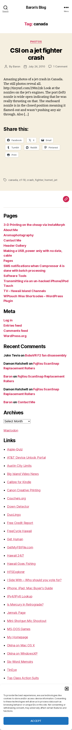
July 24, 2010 (36, 66)
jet (55, 180)
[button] (67, 688)
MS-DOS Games (18, 629)
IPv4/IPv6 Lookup (19, 596)
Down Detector (18, 506)
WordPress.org (15, 336)
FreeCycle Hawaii (19, 531)
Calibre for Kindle (19, 482)
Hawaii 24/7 (15, 555)
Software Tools (14, 276)
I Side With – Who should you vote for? (34, 580)
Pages (8, 261)
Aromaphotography (18, 235)
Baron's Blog (36, 7)
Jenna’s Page (16, 612)
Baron (16, 66)
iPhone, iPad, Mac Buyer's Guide (30, 588)
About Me (10, 230)
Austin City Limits (19, 465)
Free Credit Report (20, 523)
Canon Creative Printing (24, 490)
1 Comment (60, 66)
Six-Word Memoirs (20, 661)
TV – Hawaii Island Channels (24, 291)
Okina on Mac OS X (21, 645)
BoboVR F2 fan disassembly (45, 355)
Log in (7, 320)
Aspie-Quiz (15, 449)
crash (30, 180)
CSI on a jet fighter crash (36, 54)
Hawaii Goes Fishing (21, 563)
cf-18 (22, 180)
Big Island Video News (23, 474)
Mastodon (10, 430)
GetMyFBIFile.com (20, 547)
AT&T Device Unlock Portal (26, 457)
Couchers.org (16, 498)
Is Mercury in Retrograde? (25, 604)
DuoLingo (14, 514)
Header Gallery (14, 245)
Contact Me (12, 240)
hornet (49, 180)
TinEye (12, 670)
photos (36, 41)
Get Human (15, 539)
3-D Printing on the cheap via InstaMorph (34, 225)
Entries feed (12, 325)
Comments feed (15, 331)
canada (13, 180)
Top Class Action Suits (23, 678)
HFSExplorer (16, 572)
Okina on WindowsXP (22, 653)
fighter (39, 180)
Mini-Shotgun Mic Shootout (26, 621)
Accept (36, 721)
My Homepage (17, 637)
